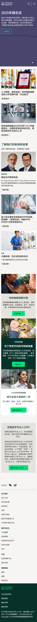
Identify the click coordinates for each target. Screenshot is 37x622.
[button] (32, 62)
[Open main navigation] (34, 3)
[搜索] (28, 3)
